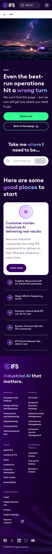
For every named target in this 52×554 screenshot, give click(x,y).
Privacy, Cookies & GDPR (36, 532)
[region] (26, 533)
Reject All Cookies (25, 544)
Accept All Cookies (26, 538)
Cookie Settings (26, 550)
